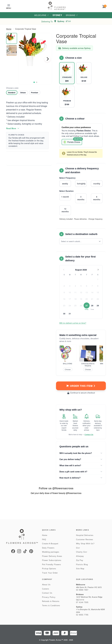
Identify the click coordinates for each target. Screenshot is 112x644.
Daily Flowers (48, 548)
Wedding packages (50, 552)
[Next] (47, 59)
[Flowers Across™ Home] (57, 6)
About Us (46, 585)
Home (8, 28)
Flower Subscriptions (51, 560)
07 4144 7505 (82, 602)
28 (92, 305)
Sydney (57, 15)
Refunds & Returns (50, 601)
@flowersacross (62, 488)
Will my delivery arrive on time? (72, 323)
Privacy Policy (48, 597)
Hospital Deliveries (84, 535)
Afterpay (80, 556)
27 (87, 305)
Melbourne (40, 15)
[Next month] (98, 269)
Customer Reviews (84, 539)
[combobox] (79, 241)
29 (98, 305)
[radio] (11, 92)
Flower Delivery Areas (52, 556)
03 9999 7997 (82, 590)
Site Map (80, 569)
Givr (78, 548)
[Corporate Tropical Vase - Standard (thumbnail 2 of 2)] (11, 50)
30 (64, 313)
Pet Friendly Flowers (51, 565)
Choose (68, 369)
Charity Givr (81, 552)
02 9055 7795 (82, 615)
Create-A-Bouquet (50, 544)
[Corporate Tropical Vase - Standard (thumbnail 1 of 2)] (11, 38)
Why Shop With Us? (85, 544)
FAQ (44, 539)
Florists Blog (82, 565)
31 (70, 313)
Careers (45, 589)
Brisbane (70, 15)
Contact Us (89, 434)
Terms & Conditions (51, 606)
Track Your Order (50, 573)
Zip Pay (79, 560)
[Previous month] (64, 269)
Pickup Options (49, 569)
